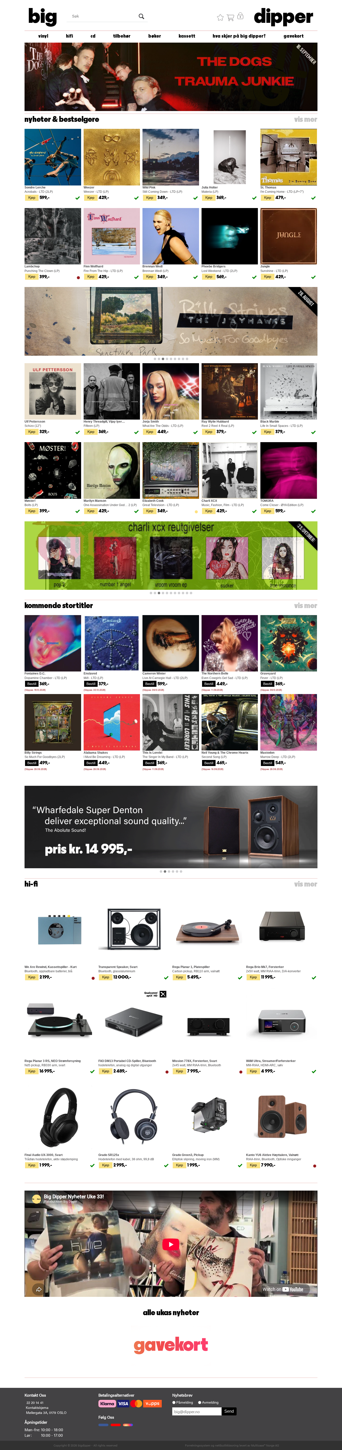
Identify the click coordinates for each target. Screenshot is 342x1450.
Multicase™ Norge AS (265, 1445)
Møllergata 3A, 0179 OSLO (46, 1412)
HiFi (69, 36)
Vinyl (43, 36)
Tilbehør (122, 36)
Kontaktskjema (37, 1407)
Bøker (154, 36)
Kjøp (31, 197)
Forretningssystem (197, 1445)
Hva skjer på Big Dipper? (239, 36)
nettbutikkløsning (227, 1445)
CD (93, 36)
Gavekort (294, 36)
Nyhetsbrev (182, 1395)
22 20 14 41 (35, 1402)
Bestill (31, 683)
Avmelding (210, 1402)
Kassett (187, 36)
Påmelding (184, 1402)
